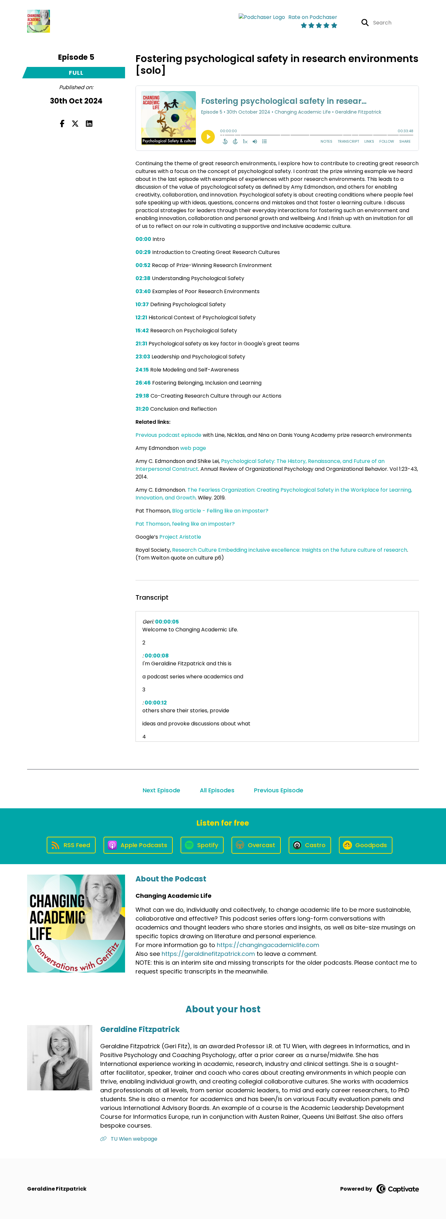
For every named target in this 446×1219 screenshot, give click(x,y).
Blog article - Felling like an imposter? (220, 511)
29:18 (142, 396)
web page (193, 448)
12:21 (141, 317)
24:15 (142, 369)
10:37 (142, 304)
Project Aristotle (180, 537)
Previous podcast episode (168, 435)
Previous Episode (278, 790)
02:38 (143, 278)
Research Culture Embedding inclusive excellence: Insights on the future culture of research (289, 550)
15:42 (142, 330)
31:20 (142, 409)
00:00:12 (156, 702)
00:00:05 (167, 621)
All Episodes (217, 790)
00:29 (143, 252)
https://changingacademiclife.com (268, 945)
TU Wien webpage (133, 1139)
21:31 (141, 343)
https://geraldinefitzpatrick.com (208, 954)
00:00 (143, 239)
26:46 (143, 383)
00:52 (143, 265)
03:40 (143, 291)
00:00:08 (157, 655)
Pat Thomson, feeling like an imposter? (185, 524)
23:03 (142, 356)
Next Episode (161, 790)
